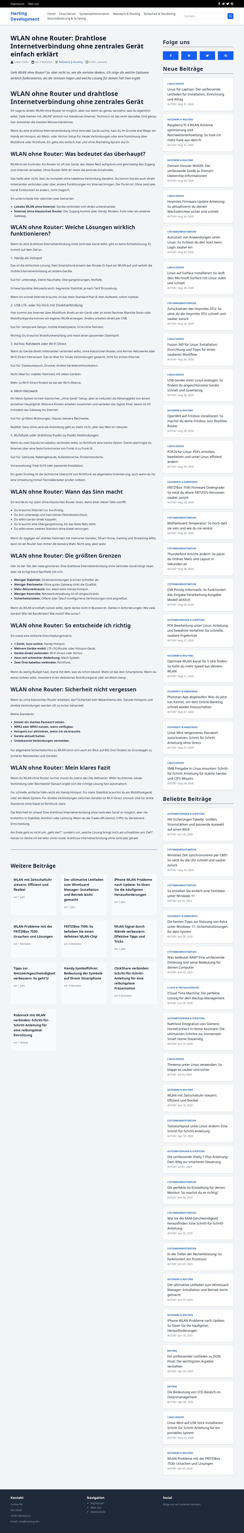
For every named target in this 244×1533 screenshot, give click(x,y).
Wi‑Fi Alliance (72, 383)
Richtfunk (85, 474)
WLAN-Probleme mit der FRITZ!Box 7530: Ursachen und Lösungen (33, 931)
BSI (107, 750)
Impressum (17, 4)
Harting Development (25, 16)
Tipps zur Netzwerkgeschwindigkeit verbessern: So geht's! (34, 973)
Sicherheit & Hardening (159, 14)
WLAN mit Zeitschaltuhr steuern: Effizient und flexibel (33, 884)
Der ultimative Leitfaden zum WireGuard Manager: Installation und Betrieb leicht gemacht (83, 889)
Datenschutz (97, 1512)
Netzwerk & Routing (126, 14)
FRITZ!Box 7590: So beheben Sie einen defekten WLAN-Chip (80, 931)
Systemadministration (94, 14)
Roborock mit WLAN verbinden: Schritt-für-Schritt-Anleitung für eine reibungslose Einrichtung (31, 1025)
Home (51, 14)
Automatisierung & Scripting (66, 18)
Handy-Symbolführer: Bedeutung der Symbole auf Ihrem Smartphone (83, 973)
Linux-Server (67, 14)
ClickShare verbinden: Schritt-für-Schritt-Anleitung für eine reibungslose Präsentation (131, 978)
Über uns (33, 4)
